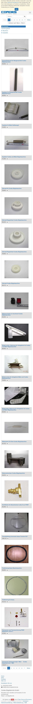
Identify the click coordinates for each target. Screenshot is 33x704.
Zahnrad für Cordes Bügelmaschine (12, 188)
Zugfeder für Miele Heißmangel (10, 125)
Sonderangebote (5, 28)
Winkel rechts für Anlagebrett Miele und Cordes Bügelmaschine (15, 377)
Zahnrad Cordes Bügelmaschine (11, 283)
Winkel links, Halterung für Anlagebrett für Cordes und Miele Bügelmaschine (15, 409)
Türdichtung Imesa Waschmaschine (12, 568)
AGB (25, 702)
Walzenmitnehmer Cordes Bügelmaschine (13, 473)
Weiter (29, 20)
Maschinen (5, 30)
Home (2, 676)
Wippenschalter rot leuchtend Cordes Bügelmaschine (12, 314)
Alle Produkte (4, 26)
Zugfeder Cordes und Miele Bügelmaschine (14, 157)
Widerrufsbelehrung (18, 702)
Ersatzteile (5, 32)
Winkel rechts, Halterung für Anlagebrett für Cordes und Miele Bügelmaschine (16, 346)
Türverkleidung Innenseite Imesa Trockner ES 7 (15, 536)
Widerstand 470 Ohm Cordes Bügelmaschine (14, 441)
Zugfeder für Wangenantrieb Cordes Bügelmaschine (12, 92)
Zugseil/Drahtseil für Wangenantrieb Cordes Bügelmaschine (14, 61)
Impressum (25, 701)
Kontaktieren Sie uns (6, 683)
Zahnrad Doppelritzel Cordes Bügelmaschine (14, 220)
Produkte (3, 679)
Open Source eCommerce (24, 699)
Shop (2, 677)
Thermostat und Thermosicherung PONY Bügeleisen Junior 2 (13, 630)
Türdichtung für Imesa (8, 599)
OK (16, 9)
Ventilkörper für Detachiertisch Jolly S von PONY (15, 505)
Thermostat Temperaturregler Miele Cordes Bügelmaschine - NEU (14, 662)
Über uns (3, 681)
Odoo (12, 699)
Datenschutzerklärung (13, 2)
